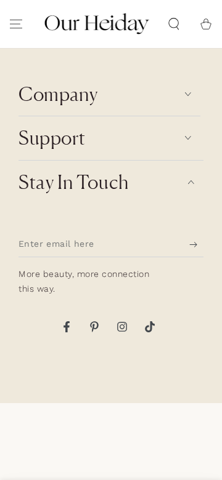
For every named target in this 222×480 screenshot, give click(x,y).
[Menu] (16, 24)
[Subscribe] (196, 244)
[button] (174, 24)
